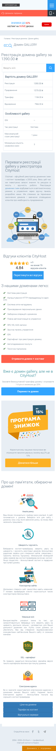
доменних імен (12, 188)
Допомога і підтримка (13, 13)
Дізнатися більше (28, 462)
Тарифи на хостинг (28, 709)
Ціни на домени (28, 704)
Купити (46, 24)
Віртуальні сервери (28, 714)
